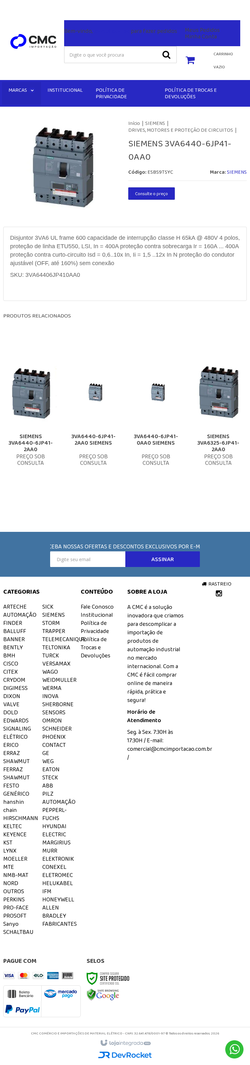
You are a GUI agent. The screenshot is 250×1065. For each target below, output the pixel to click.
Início (134, 123)
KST (7, 842)
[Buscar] (166, 54)
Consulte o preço (151, 193)
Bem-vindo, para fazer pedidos (120, 31)
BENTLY (13, 647)
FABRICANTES (59, 924)
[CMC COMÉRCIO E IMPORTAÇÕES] (33, 41)
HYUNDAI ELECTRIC (54, 830)
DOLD (10, 712)
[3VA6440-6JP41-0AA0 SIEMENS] (155, 426)
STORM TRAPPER (53, 627)
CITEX (10, 671)
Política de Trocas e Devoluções (95, 647)
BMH (9, 655)
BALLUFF (14, 631)
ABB (47, 785)
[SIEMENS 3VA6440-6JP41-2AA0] (30, 426)
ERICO (11, 745)
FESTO (11, 785)
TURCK (50, 655)
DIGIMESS (15, 688)
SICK (47, 606)
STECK (50, 777)
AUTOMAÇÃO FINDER (19, 619)
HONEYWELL (58, 899)
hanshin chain (13, 806)
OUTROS (13, 891)
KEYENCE (15, 834)
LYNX (10, 850)
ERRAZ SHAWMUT (16, 757)
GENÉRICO (16, 793)
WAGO (50, 671)
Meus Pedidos (202, 30)
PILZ (47, 793)
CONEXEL (54, 867)
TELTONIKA (56, 647)
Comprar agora (38, 463)
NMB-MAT (15, 875)
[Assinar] (162, 559)
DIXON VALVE (11, 700)
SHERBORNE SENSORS (58, 708)
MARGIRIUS (56, 842)
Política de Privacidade (95, 627)
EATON (51, 769)
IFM (46, 891)
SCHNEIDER (57, 728)
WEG (48, 761)
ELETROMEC (57, 875)
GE (45, 753)
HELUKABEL (57, 883)
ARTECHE (15, 606)
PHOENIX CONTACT (54, 741)
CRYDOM (14, 680)
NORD (10, 883)
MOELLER (15, 859)
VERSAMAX (56, 663)
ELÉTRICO (15, 737)
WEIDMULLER (59, 680)
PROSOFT (14, 915)
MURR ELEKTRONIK (58, 854)
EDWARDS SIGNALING (17, 724)
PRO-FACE (16, 907)
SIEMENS (155, 123)
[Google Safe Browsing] (103, 994)
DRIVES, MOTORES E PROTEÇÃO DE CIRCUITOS (180, 130)
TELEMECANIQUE (64, 639)
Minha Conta (201, 36)
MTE (8, 867)
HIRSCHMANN (20, 818)
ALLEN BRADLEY (54, 911)
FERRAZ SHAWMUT (16, 773)
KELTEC (12, 826)
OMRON (52, 720)
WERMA (52, 688)
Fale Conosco (93, 5)
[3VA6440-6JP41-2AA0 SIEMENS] (93, 426)
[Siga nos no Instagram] (8, 7)
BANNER (14, 639)
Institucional (97, 615)
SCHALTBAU (18, 932)
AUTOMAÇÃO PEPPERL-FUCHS (59, 810)
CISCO (10, 663)
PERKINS (14, 899)
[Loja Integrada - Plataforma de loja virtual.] (125, 1043)
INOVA (50, 696)
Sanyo (11, 924)
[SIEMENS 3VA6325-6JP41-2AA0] (218, 426)
